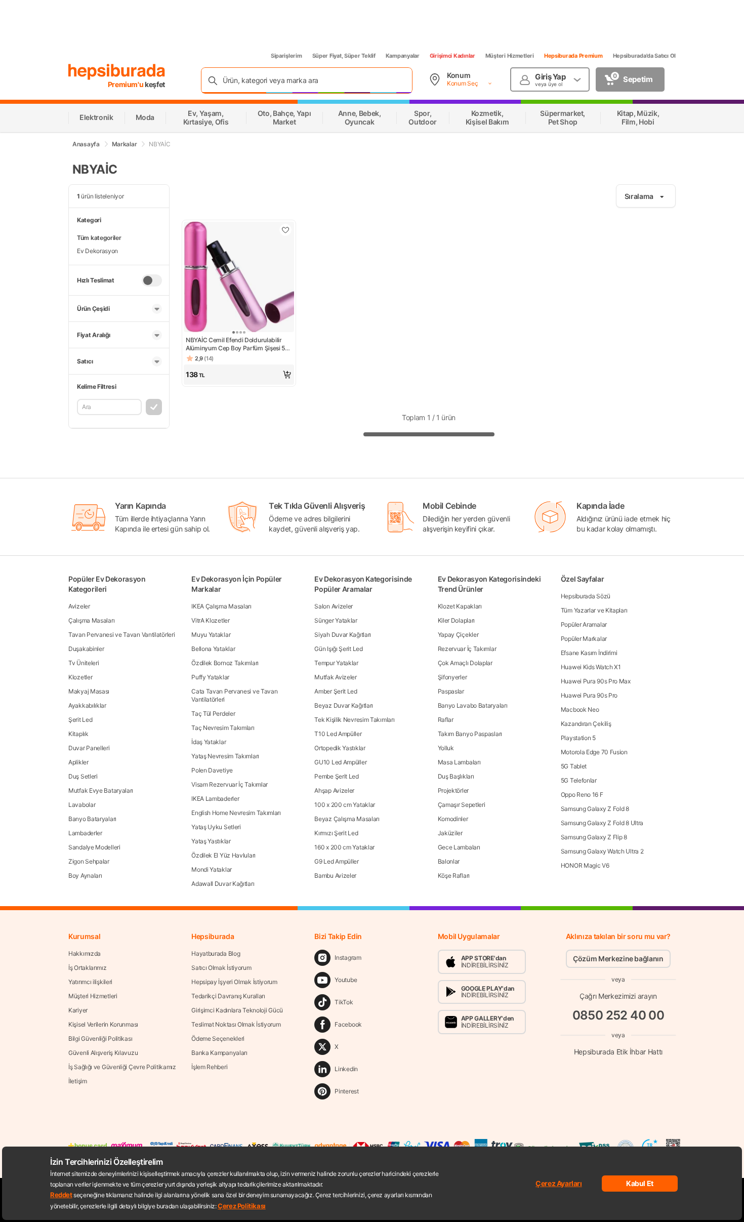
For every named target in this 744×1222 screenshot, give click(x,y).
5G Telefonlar (579, 780)
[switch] (152, 280)
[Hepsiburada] (116, 71)
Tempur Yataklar (336, 663)
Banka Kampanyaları (219, 1052)
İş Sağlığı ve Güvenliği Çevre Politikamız (122, 1067)
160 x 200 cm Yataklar (344, 847)
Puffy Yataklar (210, 677)
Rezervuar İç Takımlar (467, 649)
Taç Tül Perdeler (213, 713)
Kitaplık (78, 734)
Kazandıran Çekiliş (586, 723)
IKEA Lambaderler (215, 798)
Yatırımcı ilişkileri (90, 982)
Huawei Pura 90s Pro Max (596, 681)
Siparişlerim (286, 55)
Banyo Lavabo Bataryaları (473, 705)
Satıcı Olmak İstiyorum (221, 967)
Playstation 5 (578, 738)
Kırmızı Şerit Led (336, 833)
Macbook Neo (580, 709)
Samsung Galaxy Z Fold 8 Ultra (602, 823)
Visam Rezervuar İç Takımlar (229, 784)
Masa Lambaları (459, 762)
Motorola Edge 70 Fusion (594, 752)
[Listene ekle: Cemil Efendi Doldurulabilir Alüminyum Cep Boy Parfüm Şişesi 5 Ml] (285, 230)
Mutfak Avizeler (335, 677)
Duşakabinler (86, 649)
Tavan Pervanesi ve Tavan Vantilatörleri (121, 634)
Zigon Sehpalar (88, 861)
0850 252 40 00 (618, 1015)
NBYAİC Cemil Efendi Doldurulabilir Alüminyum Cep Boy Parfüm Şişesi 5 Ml (235, 344)
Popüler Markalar (584, 638)
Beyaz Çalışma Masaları (346, 819)
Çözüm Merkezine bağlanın (618, 958)
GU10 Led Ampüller (340, 762)
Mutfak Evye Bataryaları (100, 790)
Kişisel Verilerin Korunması (103, 1024)
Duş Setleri (83, 776)
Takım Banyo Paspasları (470, 734)
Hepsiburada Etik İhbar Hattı (618, 1051)
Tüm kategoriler (99, 237)
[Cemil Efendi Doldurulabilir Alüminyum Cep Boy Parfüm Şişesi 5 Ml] (239, 278)
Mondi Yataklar (211, 869)
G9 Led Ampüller (336, 861)
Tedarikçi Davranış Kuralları (228, 996)
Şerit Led (80, 719)
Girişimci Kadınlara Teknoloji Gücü (237, 1010)
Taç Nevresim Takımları (222, 727)
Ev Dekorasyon (97, 251)
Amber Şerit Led (335, 691)
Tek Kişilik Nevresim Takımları (354, 719)
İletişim (77, 1081)
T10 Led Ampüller (337, 734)
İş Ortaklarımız (87, 967)
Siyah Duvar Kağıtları (342, 634)
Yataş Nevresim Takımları (225, 756)
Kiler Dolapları (456, 620)
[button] (239, 374)
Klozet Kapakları (460, 606)
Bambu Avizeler (335, 875)
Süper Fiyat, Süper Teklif (344, 55)
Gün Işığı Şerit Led (338, 649)
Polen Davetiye (212, 770)
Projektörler (453, 790)
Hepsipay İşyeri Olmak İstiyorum (234, 982)
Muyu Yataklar (210, 634)
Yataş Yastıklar (211, 841)
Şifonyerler (452, 677)
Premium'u (126, 84)
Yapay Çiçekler (458, 634)
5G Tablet (574, 766)
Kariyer (78, 1010)
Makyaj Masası (88, 691)
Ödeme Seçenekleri (217, 1038)
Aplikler (78, 762)
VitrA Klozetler (210, 620)
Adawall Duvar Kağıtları (222, 883)
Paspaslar (451, 691)
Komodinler (453, 819)
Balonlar (449, 861)
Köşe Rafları (454, 875)
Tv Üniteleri (83, 663)
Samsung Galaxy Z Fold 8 (595, 808)
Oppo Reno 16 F (582, 794)
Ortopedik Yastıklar (339, 748)
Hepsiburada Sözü (585, 596)
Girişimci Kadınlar (452, 55)
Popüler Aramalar (584, 624)
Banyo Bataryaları (92, 819)
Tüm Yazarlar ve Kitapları (594, 610)
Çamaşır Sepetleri (461, 804)
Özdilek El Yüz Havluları (223, 855)
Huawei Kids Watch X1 (591, 667)
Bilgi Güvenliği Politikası (100, 1038)
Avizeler (79, 606)
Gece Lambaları (459, 847)
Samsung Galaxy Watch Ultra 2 (602, 851)
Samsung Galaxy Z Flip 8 (594, 837)
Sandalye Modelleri (94, 847)
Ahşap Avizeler (334, 790)
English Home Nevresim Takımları (236, 813)
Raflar (445, 719)
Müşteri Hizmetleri (509, 55)
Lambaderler (85, 833)
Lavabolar (81, 804)
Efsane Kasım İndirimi (589, 653)
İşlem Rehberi (209, 1067)
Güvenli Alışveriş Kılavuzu (103, 1052)
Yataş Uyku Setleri (216, 827)
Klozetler (80, 677)
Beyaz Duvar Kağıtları (343, 705)
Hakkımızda (84, 953)
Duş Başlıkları (456, 776)
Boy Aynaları (85, 875)
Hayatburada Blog (215, 953)
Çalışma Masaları (91, 620)
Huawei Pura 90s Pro (589, 695)
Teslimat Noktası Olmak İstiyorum (235, 1024)
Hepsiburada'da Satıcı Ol (644, 55)
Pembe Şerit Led (336, 776)
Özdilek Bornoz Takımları (225, 663)
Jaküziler (450, 833)
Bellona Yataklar (213, 649)
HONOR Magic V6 (585, 865)
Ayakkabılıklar (87, 705)
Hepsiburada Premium (573, 55)
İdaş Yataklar (208, 742)
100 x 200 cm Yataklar (344, 804)
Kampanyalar (403, 55)
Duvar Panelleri (89, 748)
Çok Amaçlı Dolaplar (465, 663)
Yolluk (446, 748)
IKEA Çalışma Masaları (221, 606)
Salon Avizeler (333, 606)
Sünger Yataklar (335, 620)
